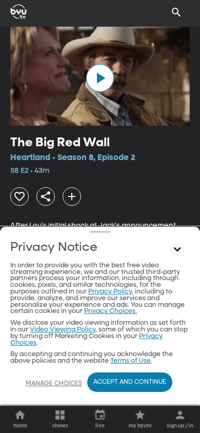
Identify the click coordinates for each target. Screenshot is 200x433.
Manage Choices (54, 384)
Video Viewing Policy (62, 329)
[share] (45, 196)
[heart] (19, 196)
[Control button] (177, 250)
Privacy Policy (110, 291)
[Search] (176, 12)
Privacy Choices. (110, 311)
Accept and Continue (129, 382)
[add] (72, 196)
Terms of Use (130, 361)
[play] (100, 78)
